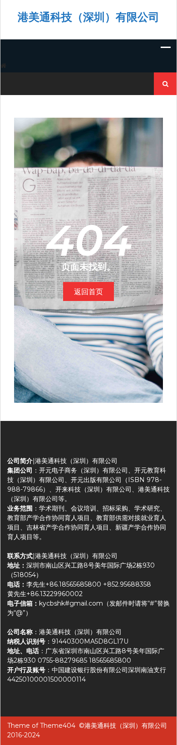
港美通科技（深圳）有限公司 (88, 17)
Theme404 (57, 725)
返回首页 (88, 291)
